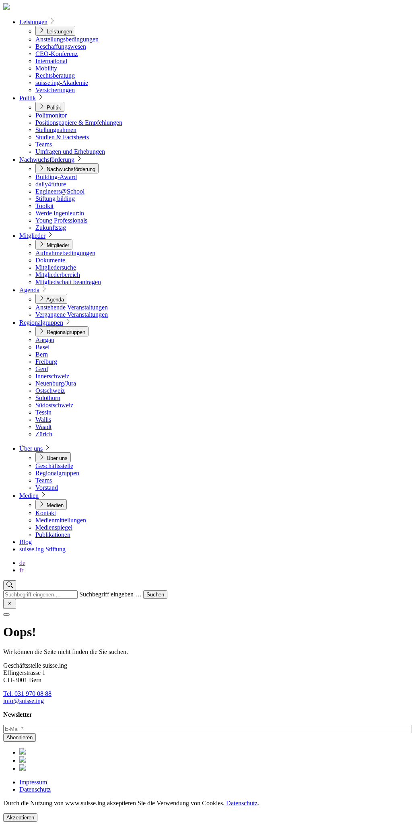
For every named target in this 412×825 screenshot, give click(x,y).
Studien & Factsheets (62, 137)
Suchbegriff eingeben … (110, 594)
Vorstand (46, 487)
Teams (43, 144)
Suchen (155, 595)
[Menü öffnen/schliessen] (6, 614)
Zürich (43, 434)
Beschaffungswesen (60, 46)
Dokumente (50, 260)
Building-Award (56, 176)
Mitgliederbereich (57, 274)
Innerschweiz (52, 376)
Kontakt (45, 512)
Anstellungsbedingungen (67, 39)
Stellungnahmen (55, 129)
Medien (29, 495)
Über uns (31, 448)
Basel (42, 347)
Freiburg (46, 361)
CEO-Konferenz (56, 53)
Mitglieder (32, 235)
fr (21, 570)
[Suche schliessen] (9, 604)
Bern (41, 354)
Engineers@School (59, 191)
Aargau (44, 339)
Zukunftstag (50, 227)
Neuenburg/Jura (55, 383)
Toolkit (44, 205)
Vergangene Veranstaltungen (71, 314)
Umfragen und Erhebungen (70, 151)
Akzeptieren (20, 818)
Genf (41, 368)
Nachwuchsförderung (46, 159)
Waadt (43, 426)
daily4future (50, 184)
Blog (25, 541)
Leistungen (33, 22)
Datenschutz (35, 789)
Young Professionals (61, 220)
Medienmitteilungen (60, 520)
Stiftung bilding (55, 198)
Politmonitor (51, 115)
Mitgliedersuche (55, 267)
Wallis (43, 419)
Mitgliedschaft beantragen (68, 281)
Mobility (46, 68)
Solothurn (47, 397)
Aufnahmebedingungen (65, 253)
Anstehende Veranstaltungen (71, 307)
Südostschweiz (54, 405)
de (22, 562)
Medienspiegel (53, 527)
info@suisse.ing (23, 700)
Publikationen (52, 534)
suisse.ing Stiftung (42, 549)
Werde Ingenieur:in (59, 213)
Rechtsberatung (55, 75)
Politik (27, 98)
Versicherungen (55, 90)
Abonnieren (19, 737)
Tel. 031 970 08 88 (27, 693)
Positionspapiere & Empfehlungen (78, 122)
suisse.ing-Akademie (61, 82)
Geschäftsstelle (54, 465)
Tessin (43, 412)
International (51, 61)
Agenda (29, 290)
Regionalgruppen (41, 322)
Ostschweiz (50, 390)
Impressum (33, 782)
